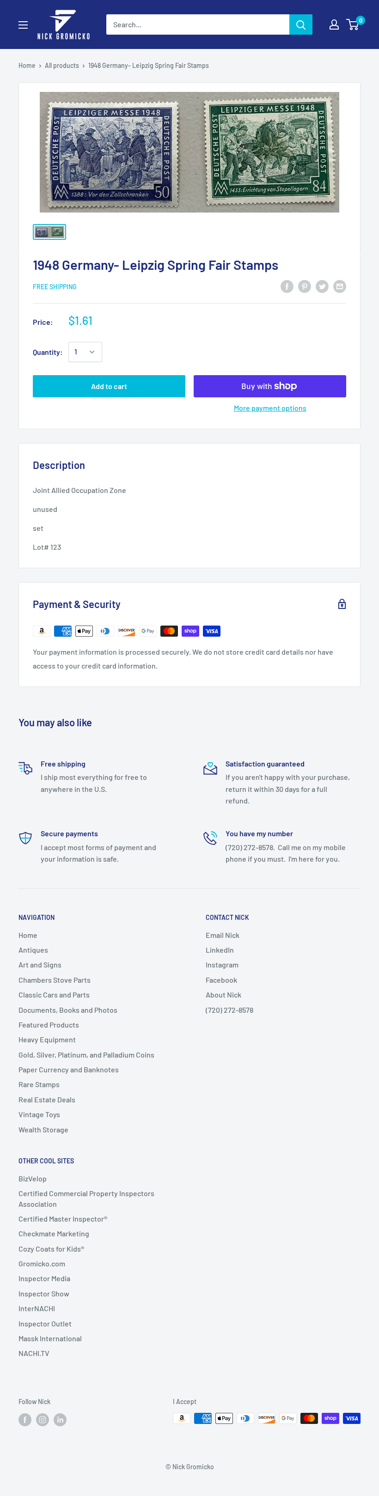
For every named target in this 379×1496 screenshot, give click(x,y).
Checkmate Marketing (53, 1233)
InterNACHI (36, 1308)
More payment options (270, 407)
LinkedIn (220, 949)
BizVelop (32, 1178)
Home (27, 65)
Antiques (33, 949)
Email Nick (222, 934)
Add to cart (109, 386)
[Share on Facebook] (287, 286)
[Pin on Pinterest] (304, 286)
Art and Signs (39, 964)
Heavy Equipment (47, 1039)
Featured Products (48, 1024)
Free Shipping (55, 287)
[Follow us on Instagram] (42, 1419)
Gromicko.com (41, 1263)
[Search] (300, 24)
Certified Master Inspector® (62, 1218)
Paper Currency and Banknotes (68, 1069)
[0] (353, 24)
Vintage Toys (39, 1114)
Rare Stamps (39, 1084)
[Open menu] (23, 25)
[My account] (334, 24)
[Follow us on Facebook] (24, 1419)
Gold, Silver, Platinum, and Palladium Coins (86, 1054)
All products (62, 65)
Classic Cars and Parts (54, 994)
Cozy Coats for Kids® (51, 1248)
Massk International (50, 1338)
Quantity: (48, 351)
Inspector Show (43, 1293)
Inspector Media (44, 1278)
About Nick (223, 994)
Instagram (222, 964)
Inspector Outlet (45, 1323)
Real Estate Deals (46, 1099)
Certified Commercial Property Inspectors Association (86, 1198)
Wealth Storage (43, 1129)
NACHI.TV (33, 1353)
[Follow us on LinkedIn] (60, 1419)
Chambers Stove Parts (54, 979)
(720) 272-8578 (229, 1009)
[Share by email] (339, 286)
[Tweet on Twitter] (322, 286)
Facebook (221, 979)
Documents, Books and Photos (67, 1009)
